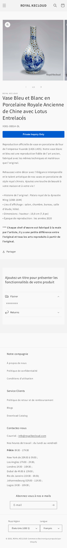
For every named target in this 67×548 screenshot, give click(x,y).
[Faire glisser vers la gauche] (26, 87)
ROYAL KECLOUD (20, 538)
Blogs (10, 407)
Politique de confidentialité (22, 370)
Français (48, 528)
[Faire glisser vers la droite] (41, 87)
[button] (4, 5)
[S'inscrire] (53, 505)
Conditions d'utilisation (20, 378)
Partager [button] (11, 251)
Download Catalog (17, 415)
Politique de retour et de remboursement (30, 400)
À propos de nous (17, 363)
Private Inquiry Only (33, 134)
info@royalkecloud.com (32, 435)
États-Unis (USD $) (21, 528)
